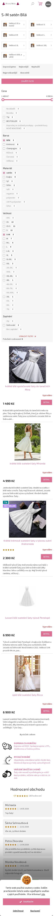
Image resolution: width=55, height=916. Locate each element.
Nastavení (35, 910)
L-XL (9, 251)
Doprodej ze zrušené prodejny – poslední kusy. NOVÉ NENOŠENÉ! (27, 127)
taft (9, 189)
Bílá (10, 140)
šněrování (12, 325)
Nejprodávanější (10, 72)
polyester (12, 197)
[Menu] (48, 4)
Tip (9, 117)
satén (11, 172)
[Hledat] (32, 4)
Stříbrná (11, 161)
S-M (10, 234)
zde (43, 894)
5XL (9, 300)
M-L (9, 242)
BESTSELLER (13, 121)
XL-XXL (11, 259)
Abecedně (24, 72)
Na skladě (12, 108)
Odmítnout (18, 910)
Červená (12, 156)
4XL (9, 280)
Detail (46, 402)
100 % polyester (15, 201)
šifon (10, 206)
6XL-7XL (11, 288)
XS (9, 222)
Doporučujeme (9, 66)
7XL (9, 309)
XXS (9, 217)
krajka (11, 177)
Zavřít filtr (27, 81)
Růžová (11, 152)
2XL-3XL (11, 267)
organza (11, 193)
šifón (10, 185)
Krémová (12, 144)
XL (9, 255)
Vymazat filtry (26, 336)
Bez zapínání (13, 329)
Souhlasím (28, 901)
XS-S (10, 226)
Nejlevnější (23, 66)
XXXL (10, 271)
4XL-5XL (11, 284)
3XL (9, 296)
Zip (9, 321)
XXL (9, 263)
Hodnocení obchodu (27, 789)
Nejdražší (36, 66)
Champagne (13, 148)
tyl (9, 181)
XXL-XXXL (12, 292)
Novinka (11, 113)
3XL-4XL (11, 276)
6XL (9, 305)
